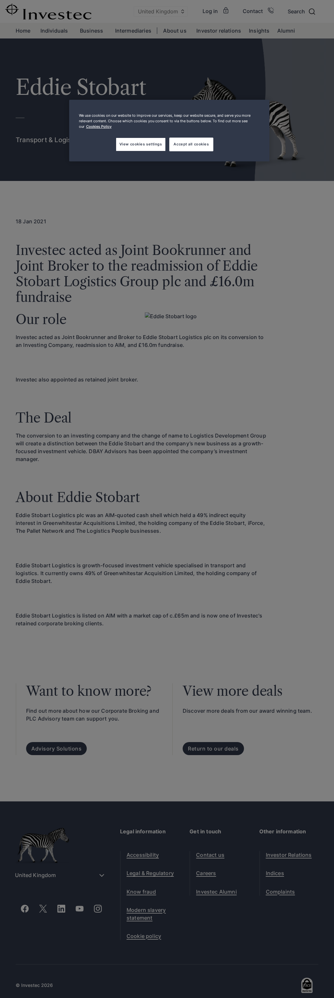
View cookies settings (140, 144)
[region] (169, 130)
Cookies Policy (99, 126)
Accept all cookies (191, 144)
